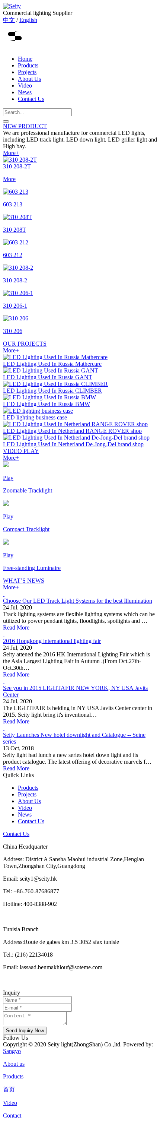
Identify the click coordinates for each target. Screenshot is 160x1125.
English (28, 20)
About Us (29, 79)
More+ (11, 153)
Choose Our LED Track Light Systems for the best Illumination (77, 601)
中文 (9, 20)
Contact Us (31, 99)
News (25, 92)
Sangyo (12, 1051)
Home (25, 59)
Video (25, 85)
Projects (27, 72)
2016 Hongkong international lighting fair (52, 641)
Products (28, 65)
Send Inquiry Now (25, 1030)
